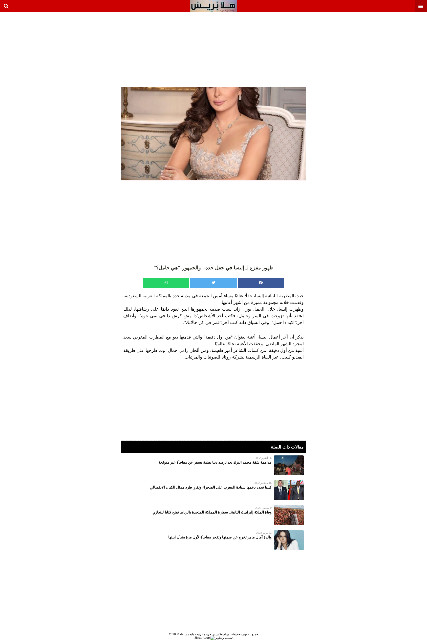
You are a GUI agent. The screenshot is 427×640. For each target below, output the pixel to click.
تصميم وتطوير (223, 638)
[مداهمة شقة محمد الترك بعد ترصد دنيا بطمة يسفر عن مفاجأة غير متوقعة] (213, 465)
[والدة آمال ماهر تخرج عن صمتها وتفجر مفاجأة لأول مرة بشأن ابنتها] (213, 540)
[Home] (213, 6)
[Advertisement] (390, 49)
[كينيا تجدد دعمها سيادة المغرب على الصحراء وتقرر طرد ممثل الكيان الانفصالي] (213, 490)
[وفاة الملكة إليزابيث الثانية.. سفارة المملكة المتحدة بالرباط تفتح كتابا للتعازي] (213, 515)
